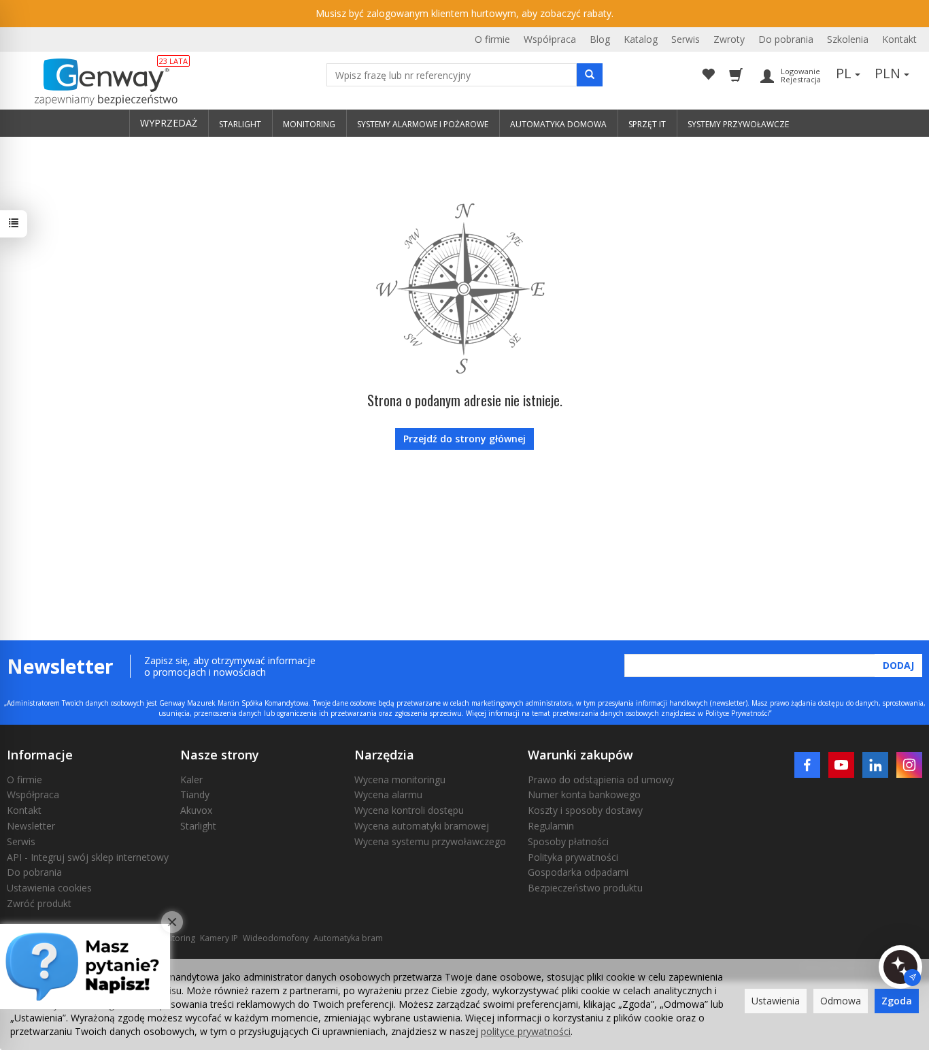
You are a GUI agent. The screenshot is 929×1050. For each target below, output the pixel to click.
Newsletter (31, 825)
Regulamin (551, 825)
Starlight (198, 825)
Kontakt (899, 39)
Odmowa (840, 1000)
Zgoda (896, 1000)
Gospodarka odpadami (578, 872)
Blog (600, 39)
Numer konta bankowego (584, 794)
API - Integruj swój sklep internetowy (88, 857)
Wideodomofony (276, 938)
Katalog (641, 39)
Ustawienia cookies (49, 887)
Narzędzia (384, 755)
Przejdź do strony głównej (464, 438)
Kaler (191, 779)
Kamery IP (219, 938)
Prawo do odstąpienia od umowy (601, 779)
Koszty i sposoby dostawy (585, 810)
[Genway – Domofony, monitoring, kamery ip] (99, 82)
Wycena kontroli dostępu (409, 810)
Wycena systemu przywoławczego (430, 841)
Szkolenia (847, 39)
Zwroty (729, 39)
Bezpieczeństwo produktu (585, 887)
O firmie (492, 39)
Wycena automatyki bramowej (421, 825)
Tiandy (194, 794)
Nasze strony (219, 755)
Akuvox (196, 810)
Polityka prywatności (573, 857)
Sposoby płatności (568, 841)
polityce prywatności (526, 1031)
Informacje (40, 755)
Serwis (685, 39)
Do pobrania (785, 39)
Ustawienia (775, 1000)
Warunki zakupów (580, 755)
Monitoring (174, 938)
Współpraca (550, 39)
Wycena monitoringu (399, 779)
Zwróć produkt (39, 903)
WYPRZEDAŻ (168, 122)
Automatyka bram (348, 938)
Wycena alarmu (388, 794)
